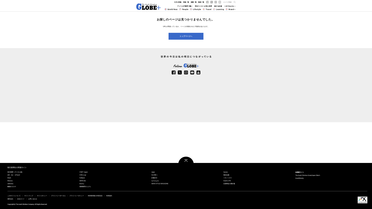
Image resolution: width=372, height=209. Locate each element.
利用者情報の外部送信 (95, 196)
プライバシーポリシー (76, 196)
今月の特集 (177, 2)
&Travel (17, 175)
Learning (220, 9)
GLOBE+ (148, 6)
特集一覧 (186, 2)
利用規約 (109, 196)
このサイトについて (14, 196)
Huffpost (82, 178)
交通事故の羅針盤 (229, 183)
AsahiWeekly (299, 178)
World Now (172, 9)
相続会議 (226, 175)
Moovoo (10, 181)
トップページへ (186, 36)
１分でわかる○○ (230, 6)
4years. (225, 172)
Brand (231, 9)
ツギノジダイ (227, 178)
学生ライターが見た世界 (203, 6)
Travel (208, 9)
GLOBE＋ (154, 175)
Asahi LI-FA (227, 181)
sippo (153, 172)
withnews (10, 183)
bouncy (81, 183)
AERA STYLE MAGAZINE (159, 183)
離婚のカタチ (11, 186)
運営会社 (10, 199)
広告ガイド (20, 199)
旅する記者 (218, 6)
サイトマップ (28, 196)
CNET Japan (83, 172)
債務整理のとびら (85, 186)
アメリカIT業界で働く (185, 6)
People (185, 9)
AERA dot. (82, 181)
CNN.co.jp (82, 175)
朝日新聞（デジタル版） (15, 172)
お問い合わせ (32, 199)
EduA (9, 178)
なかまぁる (155, 181)
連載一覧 (194, 2)
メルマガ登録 (227, 2)
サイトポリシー (42, 196)
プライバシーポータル (58, 196)
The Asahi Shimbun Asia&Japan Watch (307, 175)
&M (8, 175)
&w (12, 175)
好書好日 (154, 178)
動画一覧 (201, 2)
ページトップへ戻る (186, 164)
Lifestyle (197, 9)
